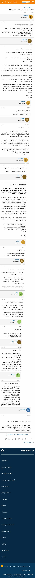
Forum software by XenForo (14, 575)
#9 (1, 266)
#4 (1, 125)
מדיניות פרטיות (15, 566)
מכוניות (4, 505)
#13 (2, 380)
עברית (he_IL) (25, 570)
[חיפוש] (2, 2)
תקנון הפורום (22, 566)
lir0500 (31, 12)
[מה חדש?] (5, 2)
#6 (1, 165)
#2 (1, 46)
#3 (1, 108)
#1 (1, 22)
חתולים (4, 557)
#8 (1, 247)
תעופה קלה (5, 512)
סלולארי (4, 544)
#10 (2, 299)
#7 (1, 182)
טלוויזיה (4, 537)
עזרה (10, 566)
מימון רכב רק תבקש (7, 473)
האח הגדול (5, 461)
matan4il (22, 409)
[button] (33, 2)
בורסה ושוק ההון (6, 493)
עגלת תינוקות (5, 486)
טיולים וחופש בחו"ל (7, 518)
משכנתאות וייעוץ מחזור (8, 525)
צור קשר (28, 566)
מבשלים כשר (5, 550)
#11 (2, 327)
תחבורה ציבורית (6, 531)
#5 (1, 415)
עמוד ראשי (5, 566)
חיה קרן (25, 40)
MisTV (16, 293)
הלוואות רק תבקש (6, 467)
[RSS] (2, 566)
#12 (2, 347)
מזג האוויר (4, 499)
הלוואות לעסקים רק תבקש (9, 480)
